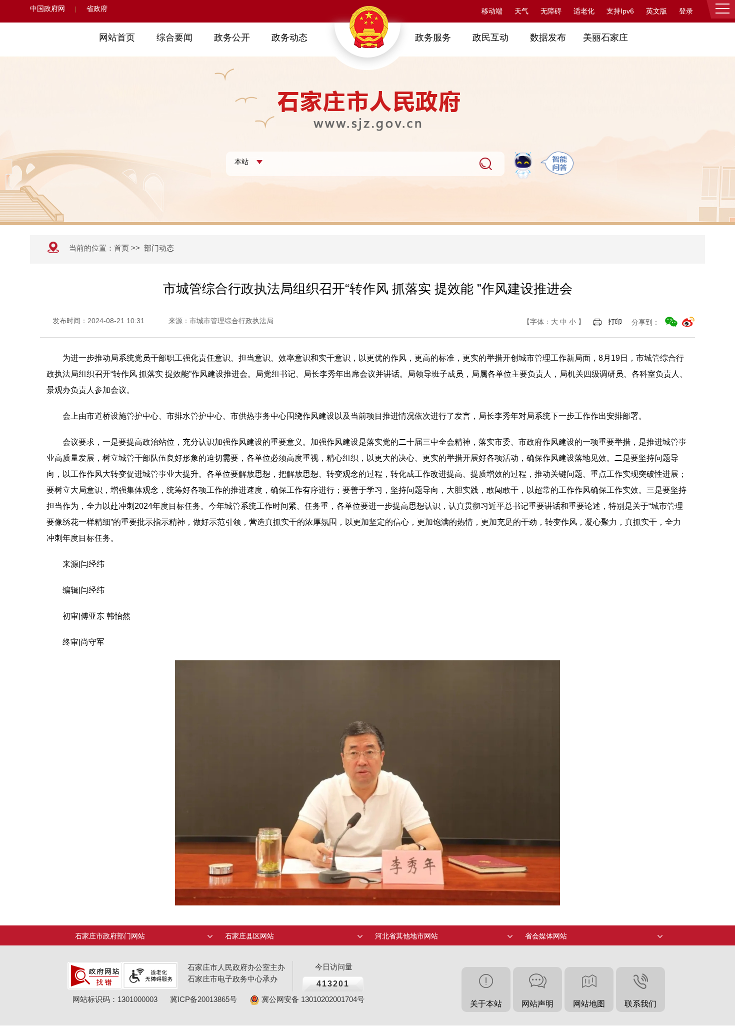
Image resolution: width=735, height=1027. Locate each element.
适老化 (584, 11)
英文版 (656, 11)
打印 (615, 322)
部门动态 (159, 248)
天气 (521, 11)
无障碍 (551, 11)
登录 (686, 11)
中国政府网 (47, 9)
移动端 (492, 11)
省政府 (97, 9)
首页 (121, 248)
